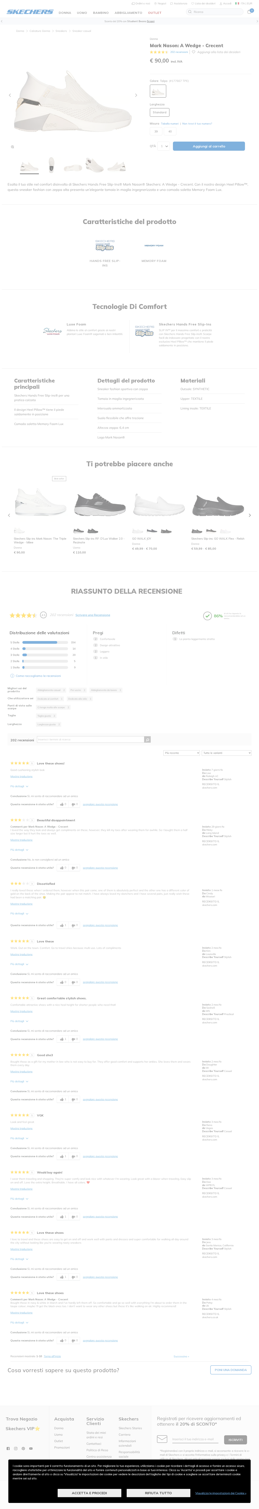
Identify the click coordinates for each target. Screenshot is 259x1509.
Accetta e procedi (89, 1493)
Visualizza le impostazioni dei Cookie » (220, 1493)
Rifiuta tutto (158, 1493)
